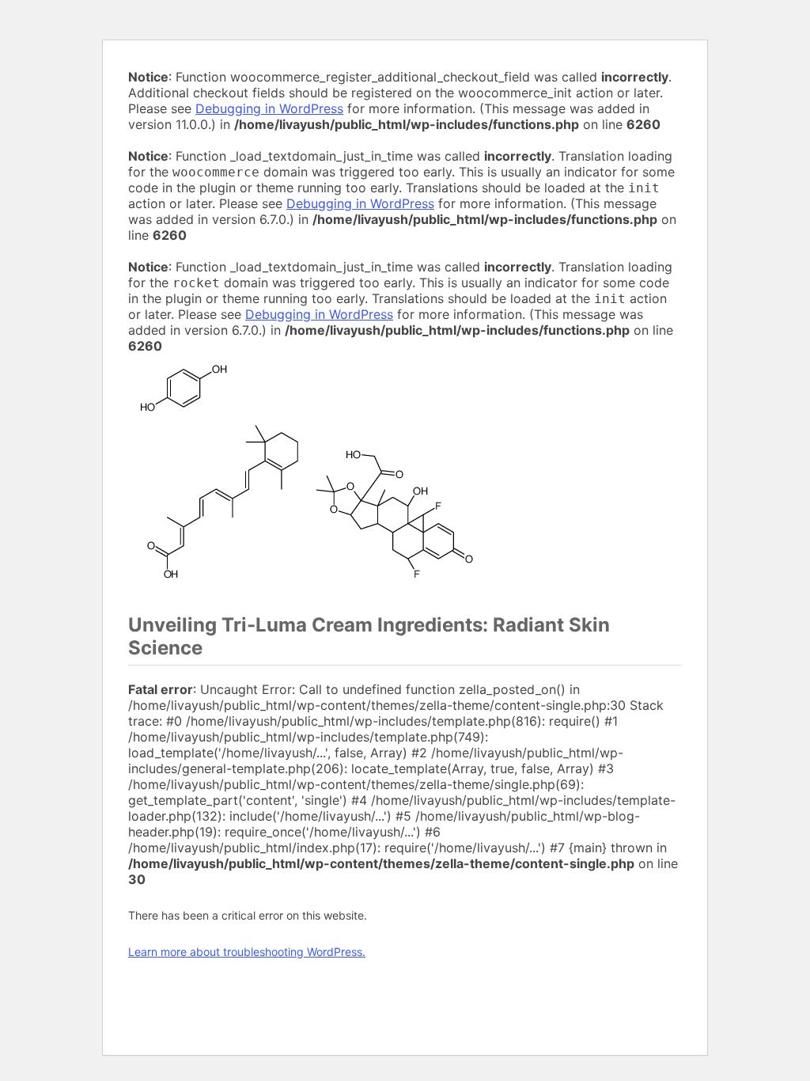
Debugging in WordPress (269, 108)
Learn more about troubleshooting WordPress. (246, 951)
